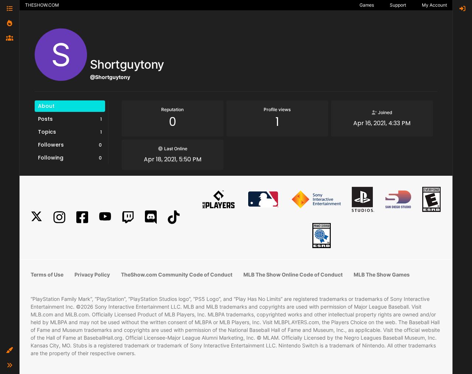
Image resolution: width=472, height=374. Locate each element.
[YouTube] (105, 217)
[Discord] (151, 217)
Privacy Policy (92, 274)
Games (367, 5)
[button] (9, 350)
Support (398, 5)
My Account (434, 5)
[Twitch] (128, 217)
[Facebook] (82, 217)
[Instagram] (59, 217)
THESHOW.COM (42, 5)
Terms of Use (47, 274)
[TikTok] (174, 217)
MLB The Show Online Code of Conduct (293, 274)
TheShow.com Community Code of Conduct (176, 274)
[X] (36, 217)
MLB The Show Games (382, 274)
